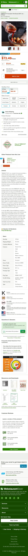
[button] (10, 48)
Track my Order (14, 525)
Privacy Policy (17, 337)
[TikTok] (14, 498)
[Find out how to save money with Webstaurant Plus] (1, 158)
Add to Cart (6, 165)
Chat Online (7, 529)
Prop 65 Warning (6, 230)
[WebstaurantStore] (14, 489)
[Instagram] (2, 498)
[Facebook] (10, 498)
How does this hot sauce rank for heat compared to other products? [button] (12, 347)
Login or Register (14, 449)
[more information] (21, 113)
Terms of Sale (14, 536)
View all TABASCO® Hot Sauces (20, 144)
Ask (23, 331)
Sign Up (23, 466)
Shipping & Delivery (20, 529)
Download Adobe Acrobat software (9, 407)
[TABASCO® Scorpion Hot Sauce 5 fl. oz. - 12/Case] (8, 162)
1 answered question (13, 18)
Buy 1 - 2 (3, 56)
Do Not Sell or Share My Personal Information (14, 546)
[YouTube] (6, 498)
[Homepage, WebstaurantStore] (14, 2)
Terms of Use (10, 337)
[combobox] (14, 5)
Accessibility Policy (14, 544)
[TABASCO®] (7, 144)
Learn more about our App (12, 483)
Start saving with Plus (11, 475)
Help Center (14, 520)
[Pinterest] (18, 498)
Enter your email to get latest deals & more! (14, 462)
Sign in (22, 70)
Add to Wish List (14, 82)
